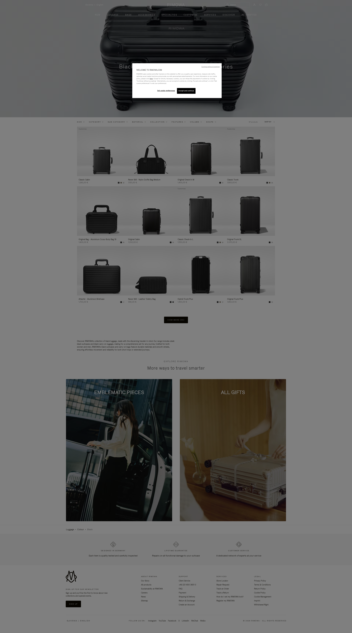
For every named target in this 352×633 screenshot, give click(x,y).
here (151, 79)
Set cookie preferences (166, 91)
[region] (177, 80)
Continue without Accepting (210, 67)
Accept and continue (186, 91)
